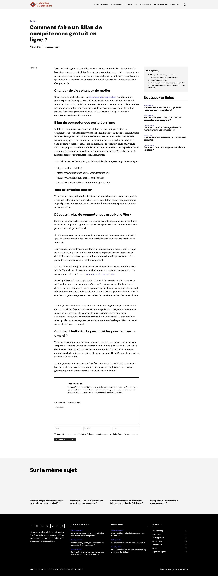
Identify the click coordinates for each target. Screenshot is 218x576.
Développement (149, 105)
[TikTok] (47, 526)
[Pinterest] (32, 84)
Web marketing (149, 125)
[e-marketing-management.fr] (41, 4)
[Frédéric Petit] (59, 388)
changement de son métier (102, 97)
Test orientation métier (159, 80)
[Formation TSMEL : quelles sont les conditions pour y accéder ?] (89, 486)
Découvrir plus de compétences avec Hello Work (168, 83)
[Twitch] (52, 526)
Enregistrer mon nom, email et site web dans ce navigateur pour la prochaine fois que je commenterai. (97, 434)
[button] (184, 4)
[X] (32, 78)
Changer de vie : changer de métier (162, 75)
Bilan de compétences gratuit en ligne (164, 77)
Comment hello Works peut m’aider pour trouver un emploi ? (166, 86)
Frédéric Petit (53, 47)
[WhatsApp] (32, 89)
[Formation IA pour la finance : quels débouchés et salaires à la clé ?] (49, 486)
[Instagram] (37, 526)
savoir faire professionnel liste (99, 274)
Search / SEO (148, 135)
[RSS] (42, 526)
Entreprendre (116, 540)
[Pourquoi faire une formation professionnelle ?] (169, 486)
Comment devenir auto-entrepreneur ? (128, 543)
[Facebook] (32, 73)
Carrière (33, 21)
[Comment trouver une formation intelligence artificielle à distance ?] (129, 486)
